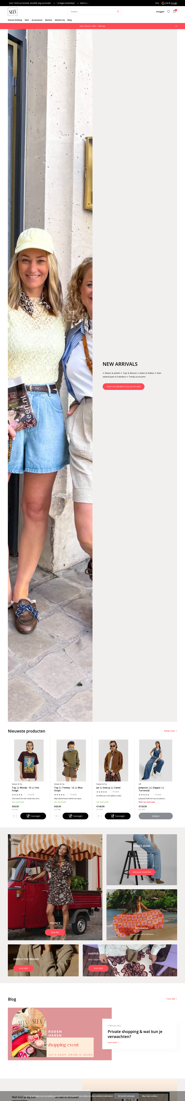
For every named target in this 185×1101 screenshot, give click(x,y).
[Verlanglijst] (168, 11)
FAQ (157, 3)
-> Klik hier (100, 26)
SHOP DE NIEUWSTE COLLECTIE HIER (123, 386)
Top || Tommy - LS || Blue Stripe (68, 789)
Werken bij (60, 20)
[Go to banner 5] (130, 960)
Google (174, 3)
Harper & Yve (17, 784)
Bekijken (156, 816)
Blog (69, 20)
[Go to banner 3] (141, 914)
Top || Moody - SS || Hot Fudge (25, 789)
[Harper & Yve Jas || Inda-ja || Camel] (113, 760)
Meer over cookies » (150, 1096)
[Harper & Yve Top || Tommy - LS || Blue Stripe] (71, 760)
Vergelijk (31, 794)
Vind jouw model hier (142, 872)
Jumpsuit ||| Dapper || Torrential (151, 789)
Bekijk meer (169, 731)
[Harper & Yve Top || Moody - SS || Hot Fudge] (29, 760)
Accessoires (37, 20)
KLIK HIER (23, 968)
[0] (173, 11)
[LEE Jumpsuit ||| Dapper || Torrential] (156, 760)
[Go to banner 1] (55, 887)
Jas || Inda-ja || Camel (108, 787)
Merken (48, 20)
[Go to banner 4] (43, 960)
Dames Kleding (15, 20)
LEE (140, 784)
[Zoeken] (118, 11)
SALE (27, 20)
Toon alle (170, 998)
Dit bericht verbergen (126, 1096)
